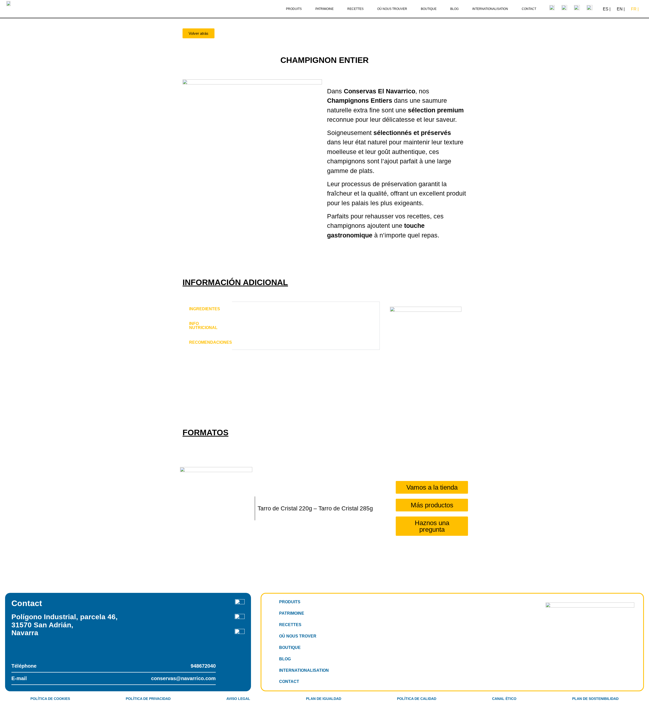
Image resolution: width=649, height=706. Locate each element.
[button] (198, 33)
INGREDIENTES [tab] (204, 309)
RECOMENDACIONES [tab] (210, 342)
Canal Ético (504, 699)
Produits (294, 9)
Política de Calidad (416, 699)
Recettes (355, 9)
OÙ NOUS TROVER (297, 636)
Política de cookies (50, 699)
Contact (529, 9)
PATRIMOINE (291, 613)
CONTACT (289, 681)
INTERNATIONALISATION (304, 670)
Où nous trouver (392, 9)
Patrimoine (324, 9)
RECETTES (290, 625)
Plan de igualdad (323, 699)
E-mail (113, 678)
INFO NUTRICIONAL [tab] (203, 325)
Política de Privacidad (148, 699)
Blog (454, 9)
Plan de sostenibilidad (595, 699)
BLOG (285, 659)
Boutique (429, 9)
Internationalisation (490, 9)
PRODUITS (289, 602)
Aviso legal (238, 699)
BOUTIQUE (290, 647)
